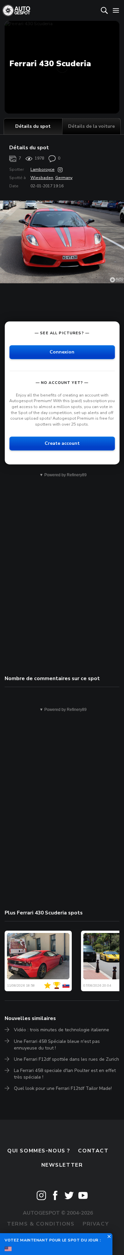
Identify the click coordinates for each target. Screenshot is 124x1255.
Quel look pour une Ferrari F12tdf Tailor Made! (63, 1088)
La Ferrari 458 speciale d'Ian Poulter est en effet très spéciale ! (65, 1073)
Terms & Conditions (40, 1224)
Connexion (62, 352)
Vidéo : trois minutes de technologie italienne (61, 1030)
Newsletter (62, 1165)
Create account (62, 443)
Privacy (96, 1224)
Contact (93, 1150)
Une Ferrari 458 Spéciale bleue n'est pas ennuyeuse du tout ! (57, 1044)
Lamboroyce (42, 169)
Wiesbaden (41, 177)
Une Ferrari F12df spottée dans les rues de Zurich (66, 1059)
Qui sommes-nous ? (38, 1150)
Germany (63, 177)
